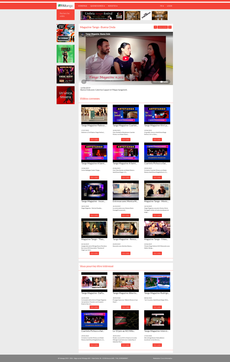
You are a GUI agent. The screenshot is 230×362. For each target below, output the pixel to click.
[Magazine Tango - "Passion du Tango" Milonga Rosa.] (94, 228)
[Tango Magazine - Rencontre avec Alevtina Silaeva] (126, 228)
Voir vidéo (94, 140)
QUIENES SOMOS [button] (96, 6)
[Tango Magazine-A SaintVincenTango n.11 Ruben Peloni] (126, 152)
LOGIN (169, 6)
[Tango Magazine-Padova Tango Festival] (94, 114)
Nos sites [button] (112, 6)
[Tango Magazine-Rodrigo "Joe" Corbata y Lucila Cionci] (157, 282)
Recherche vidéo (65, 14)
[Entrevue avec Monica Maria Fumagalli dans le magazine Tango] (126, 190)
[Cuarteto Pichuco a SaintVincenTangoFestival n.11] (157, 152)
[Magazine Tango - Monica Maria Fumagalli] (157, 190)
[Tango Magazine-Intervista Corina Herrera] (157, 320)
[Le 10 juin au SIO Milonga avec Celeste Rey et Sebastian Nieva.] (126, 320)
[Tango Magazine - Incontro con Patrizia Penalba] (94, 190)
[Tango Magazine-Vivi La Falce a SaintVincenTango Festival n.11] (157, 114)
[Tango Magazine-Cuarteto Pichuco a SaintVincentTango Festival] (126, 114)
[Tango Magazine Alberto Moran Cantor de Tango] (126, 282)
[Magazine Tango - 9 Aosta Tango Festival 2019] (157, 228)
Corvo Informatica (166, 358)
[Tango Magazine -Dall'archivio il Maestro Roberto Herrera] (94, 282)
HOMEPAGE (83, 6)
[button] (94, 114)
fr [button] (161, 6)
